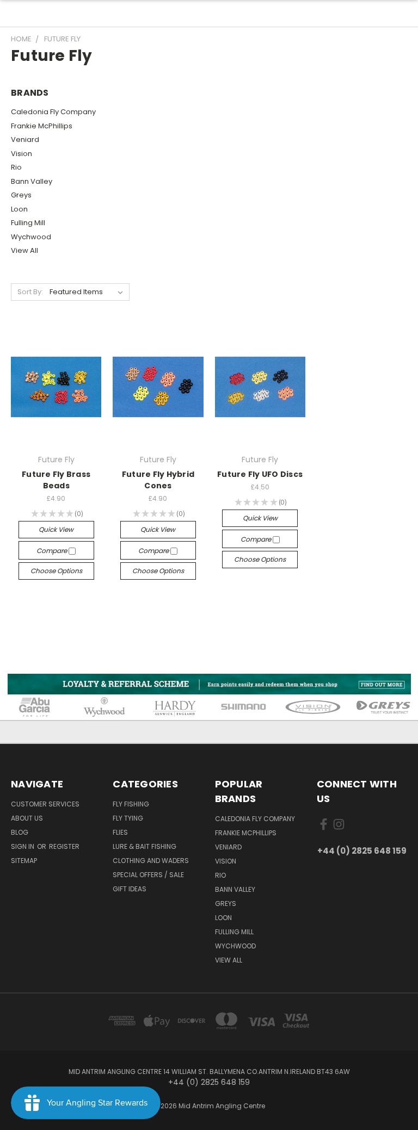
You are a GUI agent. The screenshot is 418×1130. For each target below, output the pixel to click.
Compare (52, 550)
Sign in (23, 846)
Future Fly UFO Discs (260, 474)
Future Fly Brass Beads (56, 480)
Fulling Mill (28, 223)
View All (24, 250)
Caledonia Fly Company (53, 112)
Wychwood (31, 237)
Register (64, 846)
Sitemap (24, 860)
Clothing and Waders (151, 860)
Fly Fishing (131, 804)
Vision (21, 153)
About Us (27, 818)
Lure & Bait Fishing (144, 846)
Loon (19, 209)
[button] (209, 684)
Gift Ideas (129, 888)
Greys (21, 195)
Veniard (25, 139)
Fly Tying (128, 818)
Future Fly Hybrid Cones (158, 480)
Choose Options (56, 570)
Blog (19, 832)
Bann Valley (31, 181)
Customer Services (45, 804)
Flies (120, 832)
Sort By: (30, 292)
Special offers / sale (148, 874)
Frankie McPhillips (41, 126)
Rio (16, 167)
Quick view (56, 529)
